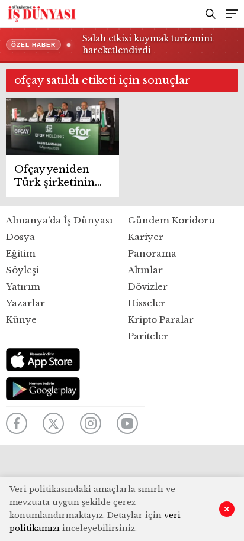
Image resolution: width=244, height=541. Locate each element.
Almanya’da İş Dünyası (59, 220)
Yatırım (23, 286)
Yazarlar (25, 303)
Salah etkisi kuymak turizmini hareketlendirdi (147, 44)
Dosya (20, 236)
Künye (21, 319)
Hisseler (146, 303)
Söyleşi (22, 270)
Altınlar (145, 270)
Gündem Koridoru (171, 220)
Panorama (152, 253)
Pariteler (148, 336)
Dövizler (148, 286)
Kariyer (145, 236)
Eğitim (21, 253)
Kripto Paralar (161, 319)
